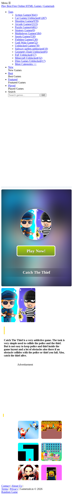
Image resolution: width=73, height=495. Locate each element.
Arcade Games (26, 24)
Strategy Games (25, 30)
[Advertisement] (36, 139)
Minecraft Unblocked (28, 57)
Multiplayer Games (28, 33)
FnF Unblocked (25, 54)
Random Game (9, 492)
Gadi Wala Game (26, 42)
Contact (5, 485)
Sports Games (25, 36)
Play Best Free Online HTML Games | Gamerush (27, 6)
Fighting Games (26, 39)
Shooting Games (27, 21)
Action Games (26, 14)
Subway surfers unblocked (31, 48)
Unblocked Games (27, 45)
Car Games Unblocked (31, 18)
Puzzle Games (26, 27)
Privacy (14, 488)
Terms (4, 488)
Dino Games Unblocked (30, 61)
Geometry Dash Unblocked (31, 51)
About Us (16, 485)
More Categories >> (25, 64)
